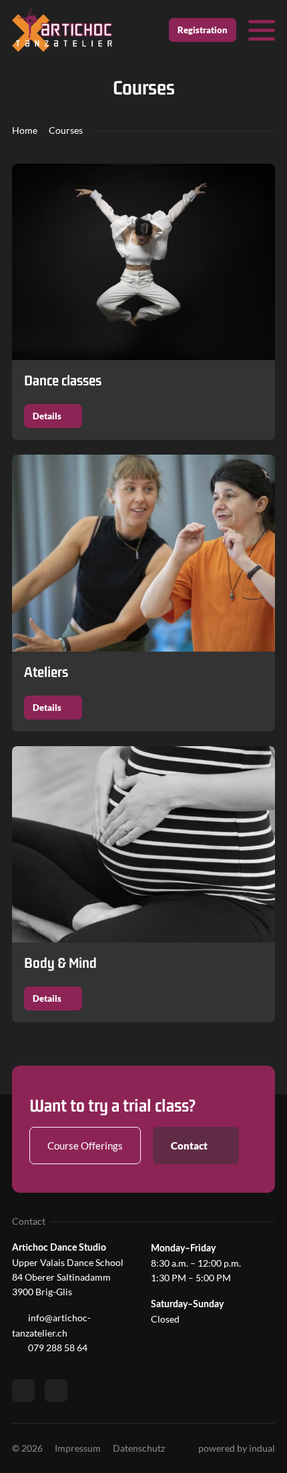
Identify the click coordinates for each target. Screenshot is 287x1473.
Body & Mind (60, 962)
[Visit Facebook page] (23, 1390)
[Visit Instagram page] (56, 1390)
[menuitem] (78, 1448)
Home (24, 130)
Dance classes (62, 380)
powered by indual (236, 1448)
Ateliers (46, 672)
